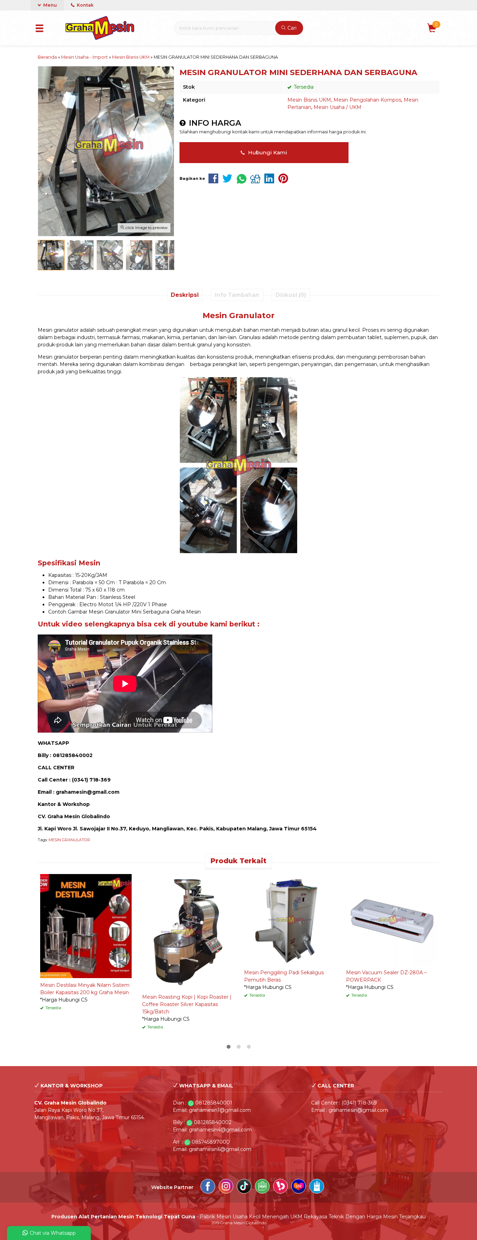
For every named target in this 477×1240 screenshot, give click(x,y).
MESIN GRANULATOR (69, 839)
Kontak (85, 5)
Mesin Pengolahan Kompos (367, 100)
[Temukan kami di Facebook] (207, 1187)
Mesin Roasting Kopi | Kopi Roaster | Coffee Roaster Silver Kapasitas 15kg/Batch (187, 1004)
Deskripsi (185, 295)
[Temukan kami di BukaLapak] (280, 1187)
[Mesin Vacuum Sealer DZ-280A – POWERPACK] (392, 919)
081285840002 (213, 1122)
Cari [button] (291, 28)
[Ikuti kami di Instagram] (226, 1187)
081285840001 (213, 1103)
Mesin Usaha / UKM (337, 107)
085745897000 (211, 1142)
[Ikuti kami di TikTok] (244, 1187)
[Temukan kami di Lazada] (298, 1187)
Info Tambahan (237, 295)
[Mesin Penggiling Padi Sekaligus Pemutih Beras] (290, 919)
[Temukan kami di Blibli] (316, 1187)
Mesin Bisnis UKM (309, 100)
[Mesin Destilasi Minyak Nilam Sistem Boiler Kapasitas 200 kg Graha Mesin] (86, 926)
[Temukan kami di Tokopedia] (262, 1187)
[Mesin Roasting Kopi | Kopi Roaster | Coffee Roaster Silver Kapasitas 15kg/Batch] (188, 932)
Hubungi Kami (267, 152)
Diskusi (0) (291, 295)
